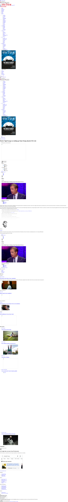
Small (5, 164)
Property (4, 40)
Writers (4, 20)
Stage (4, 36)
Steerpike (1, 230)
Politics (4, 15)
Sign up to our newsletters (5, 493)
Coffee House (3, 137)
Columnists (4, 45)
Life (2, 37)
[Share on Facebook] (3, 173)
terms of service (11, 501)
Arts (3, 31)
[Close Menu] (0, 77)
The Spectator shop (4, 487)
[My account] (14, 5)
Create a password (2, 497)
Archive (4, 24)
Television (4, 35)
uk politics (3, 272)
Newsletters (3, 9)
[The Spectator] (7, 5)
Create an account (2, 495)
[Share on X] (3, 174)
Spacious (6, 170)
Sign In (12, 5)
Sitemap (3, 482)
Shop (3, 91)
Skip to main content (2, 0)
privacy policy (16, 501)
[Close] (1, 449)
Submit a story (3, 475)
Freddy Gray (3, 355)
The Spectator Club (4, 489)
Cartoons (4, 48)
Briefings (4, 22)
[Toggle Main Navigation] (1, 5)
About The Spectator (4, 479)
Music (4, 34)
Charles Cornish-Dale (4, 369)
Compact (6, 168)
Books (4, 32)
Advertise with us (4, 474)
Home (2, 8)
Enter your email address (3, 496)
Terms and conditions (4, 480)
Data (3, 28)
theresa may (3, 271)
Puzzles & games (5, 49)
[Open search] (2, 77)
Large (6, 166)
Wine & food (4, 39)
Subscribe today (4, 492)
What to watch (5, 38)
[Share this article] (2, 175)
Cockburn (3, 71)
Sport (3, 41)
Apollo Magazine (4, 486)
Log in (6, 495)
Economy (4, 29)
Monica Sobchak (2, 276)
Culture (4, 16)
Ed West (1, 312)
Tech (3, 17)
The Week (4, 44)
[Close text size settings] (2, 162)
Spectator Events (4, 488)
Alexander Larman (4, 432)
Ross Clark (1, 291)
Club (2, 12)
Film (3, 33)
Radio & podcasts (5, 101)
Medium (6, 165)
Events (2, 11)
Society (4, 27)
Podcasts (3, 10)
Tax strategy (3, 481)
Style (3, 42)
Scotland (4, 96)
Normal (6, 169)
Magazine (3, 43)
